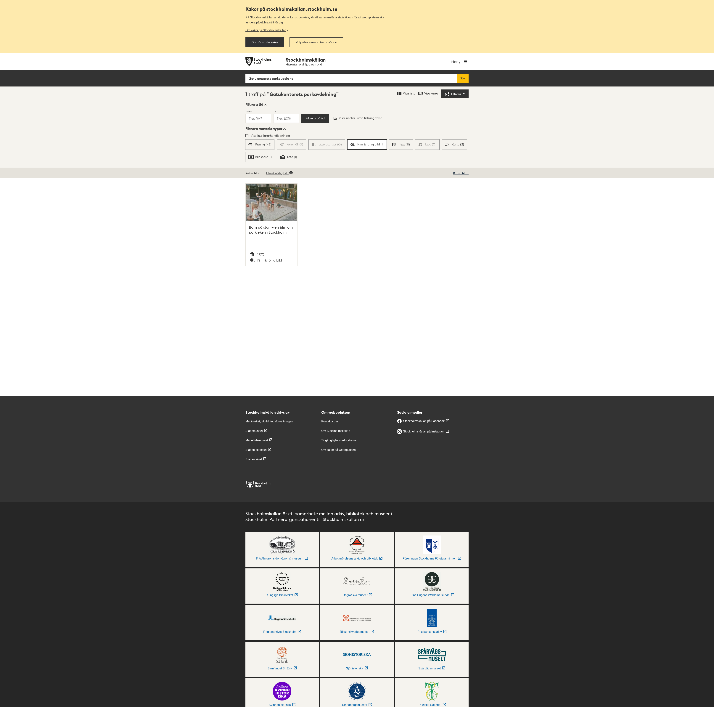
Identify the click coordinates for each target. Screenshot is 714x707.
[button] (256, 104)
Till (275, 111)
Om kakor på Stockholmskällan (265, 30)
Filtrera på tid (315, 118)
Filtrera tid (254, 104)
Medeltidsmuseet (256, 440)
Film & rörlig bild (277, 173)
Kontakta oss (329, 421)
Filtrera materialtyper (263, 128)
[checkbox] (259, 144)
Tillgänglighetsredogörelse (338, 440)
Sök (462, 78)
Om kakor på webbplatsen (338, 449)
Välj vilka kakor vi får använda (316, 42)
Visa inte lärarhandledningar (270, 135)
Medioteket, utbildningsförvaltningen (269, 421)
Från (248, 111)
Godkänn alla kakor (265, 42)
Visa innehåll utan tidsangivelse (360, 118)
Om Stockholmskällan (335, 430)
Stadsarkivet (253, 459)
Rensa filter (461, 173)
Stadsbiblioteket (256, 449)
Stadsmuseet (254, 430)
